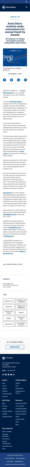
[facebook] (4, 80)
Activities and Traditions (21, 300)
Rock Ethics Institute (21, 324)
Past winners (7, 193)
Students (9, 307)
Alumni (21, 312)
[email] (25, 80)
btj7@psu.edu (9, 236)
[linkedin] (18, 80)
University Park (21, 318)
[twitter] (11, 80)
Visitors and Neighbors (21, 306)
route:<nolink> (7, 287)
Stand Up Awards (16, 101)
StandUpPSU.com (15, 227)
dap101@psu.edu (8, 283)
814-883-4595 (14, 285)
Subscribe (14, 347)
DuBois (8, 318)
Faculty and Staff (9, 312)
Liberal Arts (9, 324)
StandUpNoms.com (9, 214)
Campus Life (15, 17)
